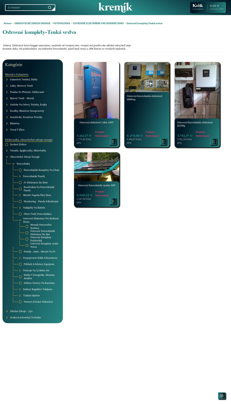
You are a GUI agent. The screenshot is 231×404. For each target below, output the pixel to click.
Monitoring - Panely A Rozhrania (41, 201)
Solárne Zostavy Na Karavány (39, 283)
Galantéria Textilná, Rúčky (24, 79)
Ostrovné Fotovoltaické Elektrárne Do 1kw (42, 233)
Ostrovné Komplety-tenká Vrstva (44, 245)
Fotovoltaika (23, 163)
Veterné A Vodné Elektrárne (38, 301)
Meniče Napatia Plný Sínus (37, 195)
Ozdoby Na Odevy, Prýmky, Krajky (28, 104)
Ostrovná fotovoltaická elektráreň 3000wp (144, 98)
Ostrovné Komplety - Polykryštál (41, 239)
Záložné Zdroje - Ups (21, 311)
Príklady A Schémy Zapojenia (39, 264)
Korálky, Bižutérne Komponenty (27, 111)
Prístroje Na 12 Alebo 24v (36, 270)
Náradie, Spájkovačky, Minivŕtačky (28, 150)
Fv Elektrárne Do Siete (36, 182)
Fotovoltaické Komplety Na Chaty (41, 170)
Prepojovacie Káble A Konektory (40, 258)
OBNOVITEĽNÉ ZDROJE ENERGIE (32, 23)
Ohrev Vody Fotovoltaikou (38, 214)
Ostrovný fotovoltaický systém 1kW (96, 185)
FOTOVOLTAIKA (61, 23)
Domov (8, 23)
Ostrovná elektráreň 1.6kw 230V (97, 122)
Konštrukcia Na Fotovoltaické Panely (39, 189)
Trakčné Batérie (31, 295)
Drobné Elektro (18, 144)
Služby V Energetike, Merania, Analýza (39, 277)
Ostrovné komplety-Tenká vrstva (144, 23)
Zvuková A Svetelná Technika (25, 317)
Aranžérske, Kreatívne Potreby (26, 117)
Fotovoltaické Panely (34, 176)
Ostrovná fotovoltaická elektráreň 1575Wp (195, 124)
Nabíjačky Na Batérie (34, 207)
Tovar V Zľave (17, 129)
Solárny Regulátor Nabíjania (37, 289)
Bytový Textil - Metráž (22, 98)
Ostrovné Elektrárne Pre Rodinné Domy (41, 220)
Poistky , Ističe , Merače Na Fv (39, 251)
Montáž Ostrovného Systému (41, 226)
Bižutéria (14, 123)
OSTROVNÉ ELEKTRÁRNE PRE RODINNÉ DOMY (98, 23)
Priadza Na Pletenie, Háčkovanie (27, 92)
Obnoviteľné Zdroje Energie (25, 156)
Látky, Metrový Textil (21, 85)
